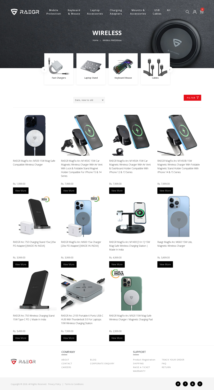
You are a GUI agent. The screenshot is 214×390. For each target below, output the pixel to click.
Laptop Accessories (95, 12)
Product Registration (144, 359)
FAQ (164, 363)
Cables (123, 77)
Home (95, 40)
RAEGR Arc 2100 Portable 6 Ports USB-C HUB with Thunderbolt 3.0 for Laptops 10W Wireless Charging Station (82, 319)
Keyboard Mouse (91, 77)
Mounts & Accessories (138, 12)
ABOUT (65, 359)
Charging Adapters (116, 12)
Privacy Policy (54, 384)
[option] (59, 69)
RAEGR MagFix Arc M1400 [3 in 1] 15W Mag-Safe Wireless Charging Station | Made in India (129, 245)
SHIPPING (138, 363)
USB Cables (157, 12)
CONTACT (66, 363)
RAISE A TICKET (141, 367)
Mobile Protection (53, 12)
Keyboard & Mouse (74, 12)
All (168, 10)
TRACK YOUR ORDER (173, 359)
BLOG (93, 359)
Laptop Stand (59, 77)
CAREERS (66, 367)
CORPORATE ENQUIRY (102, 363)
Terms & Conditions (74, 384)
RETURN (166, 367)
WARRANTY (139, 371)
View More (20, 190)
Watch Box (155, 77)
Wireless (106, 40)
